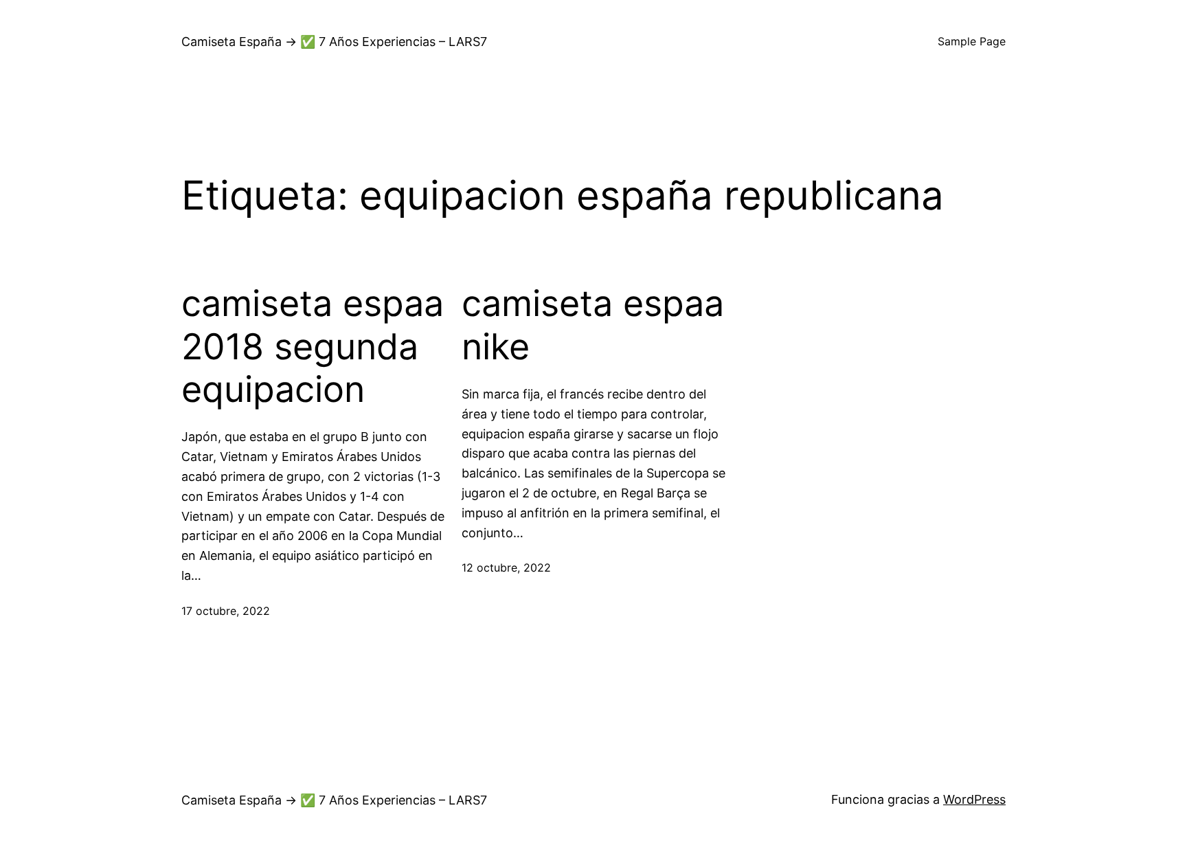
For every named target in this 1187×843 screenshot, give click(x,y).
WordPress (974, 799)
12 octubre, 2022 (506, 567)
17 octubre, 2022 (225, 611)
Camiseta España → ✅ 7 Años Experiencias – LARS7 (334, 41)
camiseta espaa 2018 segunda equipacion (312, 346)
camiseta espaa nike (593, 325)
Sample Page (972, 41)
